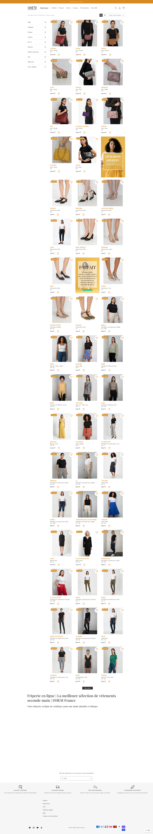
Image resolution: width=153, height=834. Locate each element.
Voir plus (87, 688)
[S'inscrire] (90, 778)
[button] (45, 8)
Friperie (45, 800)
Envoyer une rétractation (50, 816)
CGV (44, 806)
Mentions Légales (48, 810)
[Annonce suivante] (125, 1)
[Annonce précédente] (28, 1)
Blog (44, 813)
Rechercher (46, 803)
